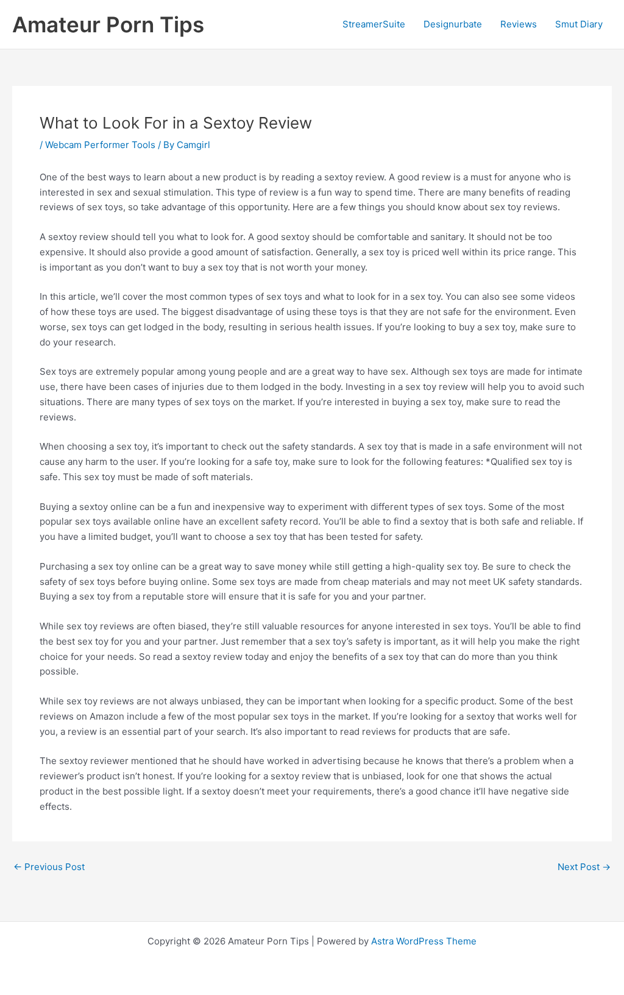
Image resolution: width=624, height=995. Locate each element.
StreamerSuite (373, 24)
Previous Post (49, 866)
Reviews (518, 24)
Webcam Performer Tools (100, 144)
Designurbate (453, 24)
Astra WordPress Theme (424, 941)
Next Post (584, 866)
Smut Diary (579, 24)
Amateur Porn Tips (108, 24)
